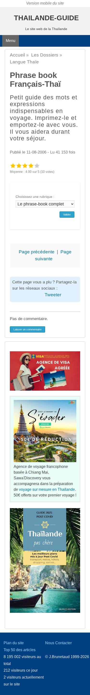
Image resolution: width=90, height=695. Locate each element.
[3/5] (25, 166)
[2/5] (19, 166)
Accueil (17, 54)
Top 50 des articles (20, 650)
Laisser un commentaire (27, 329)
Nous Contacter (58, 643)
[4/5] (31, 166)
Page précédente (36, 251)
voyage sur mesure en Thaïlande (47, 489)
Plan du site (14, 643)
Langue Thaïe (24, 61)
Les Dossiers (44, 54)
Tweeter (53, 294)
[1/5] (13, 166)
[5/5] (37, 166)
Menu (10, 41)
